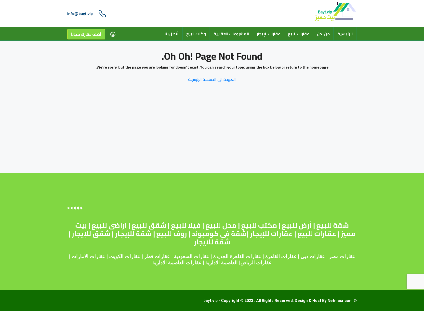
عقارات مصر (342, 256)
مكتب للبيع (259, 225)
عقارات (289, 256)
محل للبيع (221, 225)
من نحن (323, 33)
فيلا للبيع (186, 225)
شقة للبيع (332, 225)
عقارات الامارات (88, 256)
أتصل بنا (172, 33)
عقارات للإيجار (268, 33)
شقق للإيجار (91, 233)
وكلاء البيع (196, 33)
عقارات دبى (313, 256)
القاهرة (272, 256)
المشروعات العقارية (231, 33)
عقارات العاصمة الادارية (176, 262)
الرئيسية (345, 33)
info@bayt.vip (80, 13)
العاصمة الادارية (221, 262)
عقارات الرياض (256, 262)
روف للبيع (171, 233)
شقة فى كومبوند (219, 233)
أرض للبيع (297, 225)
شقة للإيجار (133, 233)
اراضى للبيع (109, 225)
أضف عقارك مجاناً (86, 34)
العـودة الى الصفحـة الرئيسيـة (212, 79)
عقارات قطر (157, 256)
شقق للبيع (149, 225)
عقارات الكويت (124, 256)
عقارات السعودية (191, 256)
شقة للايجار (212, 242)
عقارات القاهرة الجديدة (237, 256)
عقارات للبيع (298, 33)
